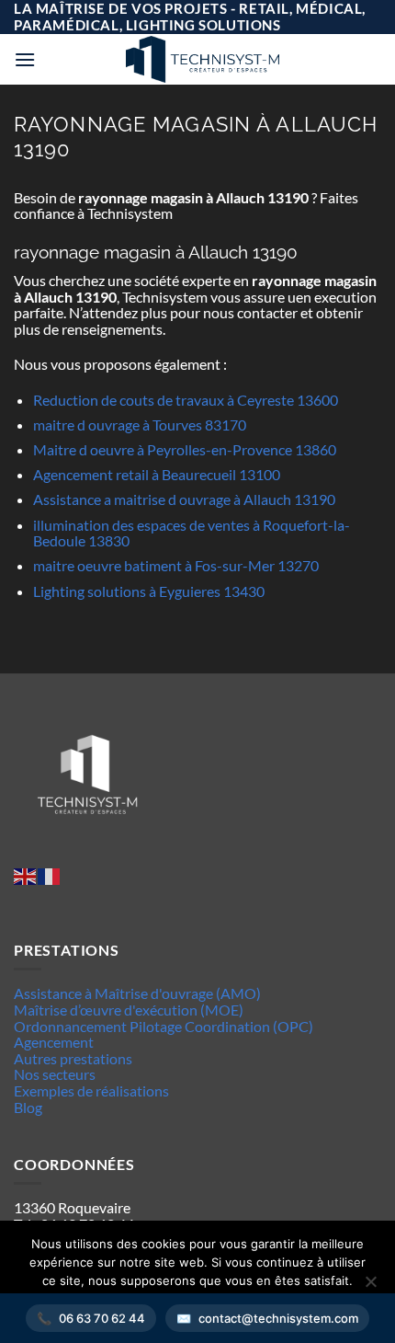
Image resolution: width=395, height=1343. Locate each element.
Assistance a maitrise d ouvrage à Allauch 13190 (184, 499)
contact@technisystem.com (278, 1318)
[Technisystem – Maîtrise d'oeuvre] (202, 59)
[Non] (370, 1287)
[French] (50, 874)
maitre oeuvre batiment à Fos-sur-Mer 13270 (176, 565)
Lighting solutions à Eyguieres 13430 (149, 591)
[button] (25, 59)
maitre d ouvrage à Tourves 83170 (139, 424)
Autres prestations (73, 1058)
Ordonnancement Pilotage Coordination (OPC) (163, 1026)
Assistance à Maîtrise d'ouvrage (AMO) (137, 993)
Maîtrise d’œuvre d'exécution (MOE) (128, 1009)
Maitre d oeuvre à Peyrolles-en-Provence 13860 (184, 449)
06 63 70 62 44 (102, 1318)
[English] (26, 874)
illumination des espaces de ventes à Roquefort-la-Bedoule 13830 (191, 533)
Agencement (54, 1041)
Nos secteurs (55, 1074)
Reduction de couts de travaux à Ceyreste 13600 (185, 399)
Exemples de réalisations (91, 1090)
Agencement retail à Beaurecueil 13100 (156, 474)
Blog (28, 1107)
